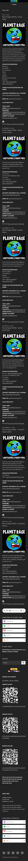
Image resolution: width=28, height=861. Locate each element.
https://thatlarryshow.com (14, 108)
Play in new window (12, 124)
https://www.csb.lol (7, 83)
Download (21, 124)
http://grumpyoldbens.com (9, 118)
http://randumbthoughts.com (18, 112)
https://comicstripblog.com (9, 573)
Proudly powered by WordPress (10, 857)
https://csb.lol (20, 477)
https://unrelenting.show (18, 114)
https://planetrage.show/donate (11, 95)
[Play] (3, 122)
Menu (14, 4)
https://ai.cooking (10, 82)
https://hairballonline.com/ (15, 373)
